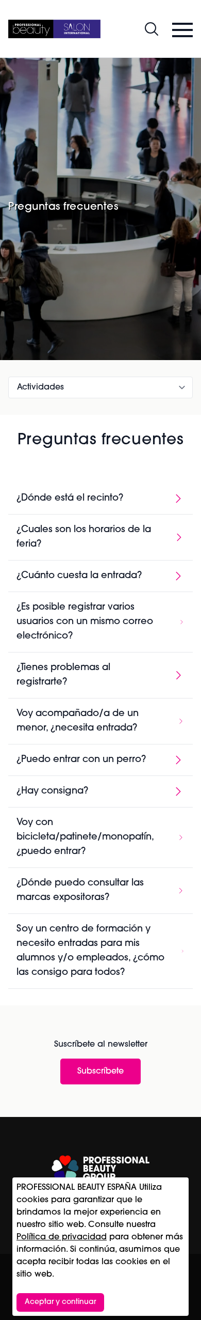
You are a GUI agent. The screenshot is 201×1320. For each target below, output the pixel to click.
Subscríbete (100, 1071)
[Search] (151, 29)
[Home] (54, 28)
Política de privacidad (61, 1237)
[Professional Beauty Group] (100, 1168)
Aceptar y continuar (60, 1302)
